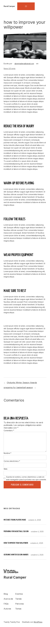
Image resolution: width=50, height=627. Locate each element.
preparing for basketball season (18, 387)
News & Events (9, 68)
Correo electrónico (12, 461)
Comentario (9, 430)
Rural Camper (9, 6)
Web (5, 469)
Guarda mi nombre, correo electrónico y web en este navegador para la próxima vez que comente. (26, 478)
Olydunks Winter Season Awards (22, 382)
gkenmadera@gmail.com (24, 64)
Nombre (7, 453)
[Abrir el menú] (26, 6)
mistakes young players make (15, 520)
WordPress (38, 622)
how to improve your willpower (16, 543)
